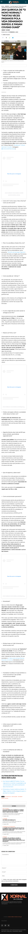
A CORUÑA (5, 818)
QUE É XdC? (3, 931)
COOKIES (20, 931)
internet (20, 796)
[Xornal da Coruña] (14, 2)
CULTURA (8, 30)
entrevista (8, 796)
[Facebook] (2, 37)
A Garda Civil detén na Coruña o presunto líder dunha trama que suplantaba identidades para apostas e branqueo (14, 839)
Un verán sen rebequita (9, 820)
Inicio (2, 6)
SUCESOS (5, 836)
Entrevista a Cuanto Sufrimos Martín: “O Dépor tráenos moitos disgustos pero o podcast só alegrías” (14, 791)
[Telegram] (12, 37)
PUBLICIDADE (15, 931)
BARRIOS (7, 6)
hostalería (14, 796)
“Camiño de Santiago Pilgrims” (16, 252)
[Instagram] (5, 925)
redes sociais (4, 798)
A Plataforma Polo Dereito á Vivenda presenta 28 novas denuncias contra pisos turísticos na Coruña (13, 811)
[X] (6, 37)
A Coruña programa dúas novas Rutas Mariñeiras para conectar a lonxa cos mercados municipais (13, 829)
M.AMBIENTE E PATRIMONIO (9, 826)
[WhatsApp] (9, 37)
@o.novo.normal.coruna (8, 149)
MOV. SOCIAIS (6, 808)
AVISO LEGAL (9, 931)
